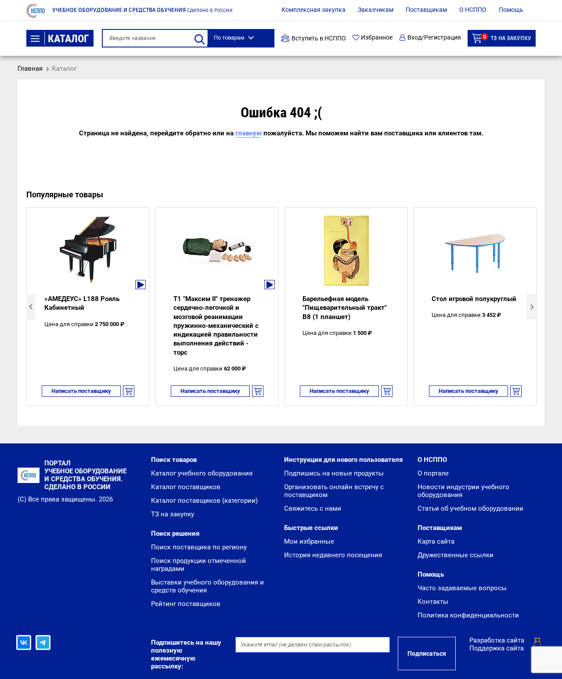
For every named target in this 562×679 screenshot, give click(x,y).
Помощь (511, 9)
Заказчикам (375, 9)
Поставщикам (426, 9)
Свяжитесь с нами (312, 508)
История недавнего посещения (333, 555)
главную (248, 133)
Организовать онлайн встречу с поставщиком (334, 491)
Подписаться (426, 653)
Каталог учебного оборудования (201, 473)
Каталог (68, 39)
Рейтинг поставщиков (185, 604)
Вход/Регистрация (434, 37)
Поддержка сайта (496, 648)
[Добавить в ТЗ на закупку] (128, 391)
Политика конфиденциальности (468, 615)
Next (531, 307)
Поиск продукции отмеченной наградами (198, 565)
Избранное (377, 37)
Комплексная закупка (313, 9)
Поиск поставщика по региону (199, 547)
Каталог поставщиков (185, 487)
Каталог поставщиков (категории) (204, 501)
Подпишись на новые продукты (334, 473)
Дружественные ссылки (456, 555)
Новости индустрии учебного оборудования (463, 491)
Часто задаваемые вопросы (462, 588)
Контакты (433, 602)
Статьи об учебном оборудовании (470, 508)
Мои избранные (309, 541)
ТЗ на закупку (507, 37)
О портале (433, 473)
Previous (30, 307)
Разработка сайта (496, 640)
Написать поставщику (81, 391)
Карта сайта (436, 541)
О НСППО (472, 9)
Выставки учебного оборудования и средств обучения (207, 586)
